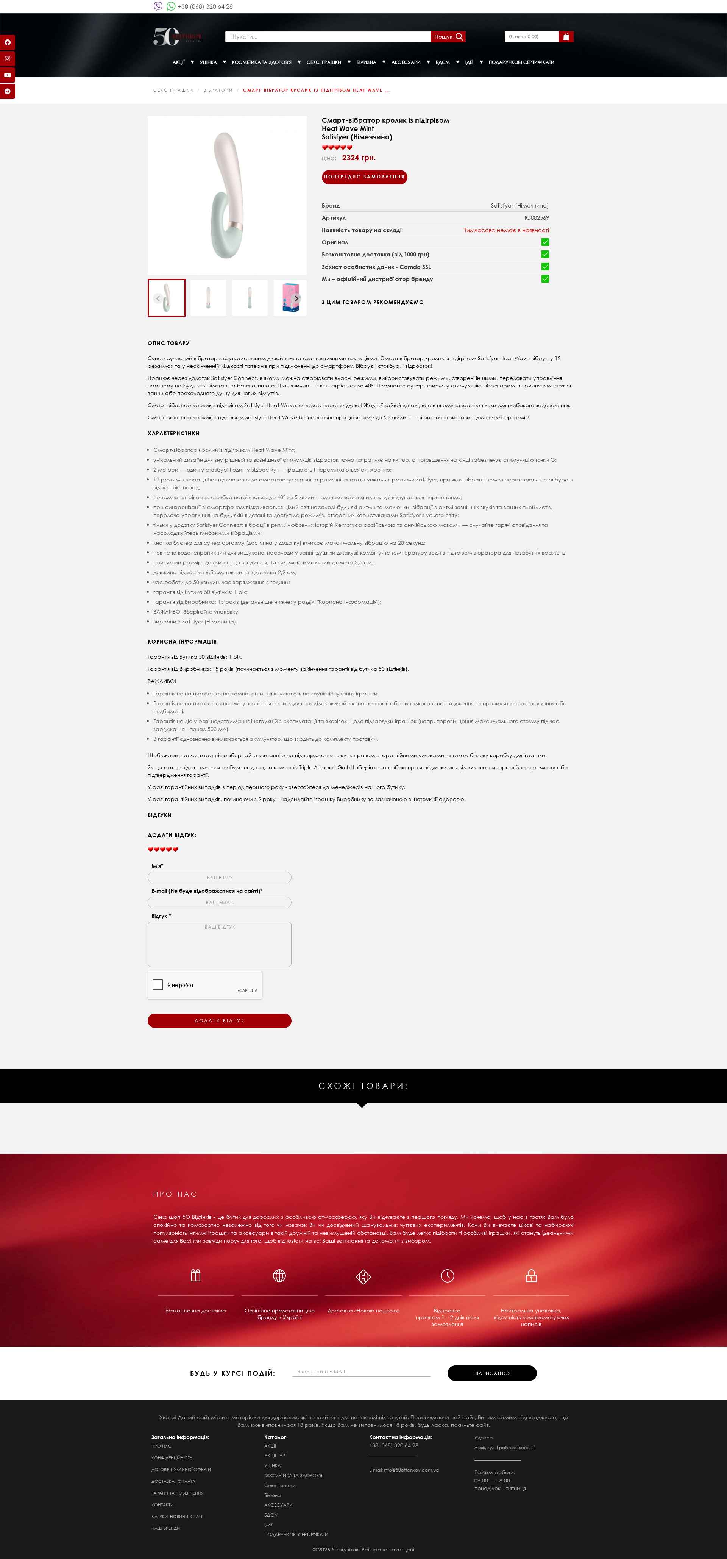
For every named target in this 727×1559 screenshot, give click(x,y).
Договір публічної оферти (181, 1470)
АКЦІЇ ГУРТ (275, 1456)
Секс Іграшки (173, 90)
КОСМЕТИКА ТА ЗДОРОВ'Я (293, 1475)
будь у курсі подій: (233, 1373)
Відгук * (161, 915)
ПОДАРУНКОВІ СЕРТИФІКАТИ (296, 1534)
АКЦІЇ (270, 1446)
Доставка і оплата (173, 1481)
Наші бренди (165, 1528)
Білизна (272, 1495)
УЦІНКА (272, 1465)
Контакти (162, 1505)
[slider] (337, 148)
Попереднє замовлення (364, 176)
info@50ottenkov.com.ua (411, 1470)
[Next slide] (296, 298)
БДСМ (271, 1515)
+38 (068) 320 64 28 (205, 6)
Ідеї (268, 1525)
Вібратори (218, 90)
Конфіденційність (171, 1458)
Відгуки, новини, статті (177, 1517)
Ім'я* (157, 865)
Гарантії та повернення (177, 1493)
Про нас (161, 1446)
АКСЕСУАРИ (278, 1505)
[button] (167, 298)
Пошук (443, 36)
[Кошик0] (566, 36)
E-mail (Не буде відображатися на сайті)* (206, 890)
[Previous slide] (158, 298)
